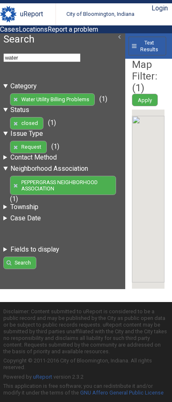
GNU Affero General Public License (122, 393)
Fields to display (34, 249)
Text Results (149, 46)
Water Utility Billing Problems (55, 99)
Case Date (25, 218)
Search (23, 263)
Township (24, 207)
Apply (145, 100)
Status (19, 110)
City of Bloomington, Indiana (100, 14)
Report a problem (73, 29)
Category (23, 86)
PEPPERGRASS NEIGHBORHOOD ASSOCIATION (59, 185)
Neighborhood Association (49, 168)
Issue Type (26, 133)
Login (160, 8)
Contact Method (33, 157)
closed (29, 123)
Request (31, 147)
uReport (31, 14)
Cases (9, 29)
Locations (33, 29)
